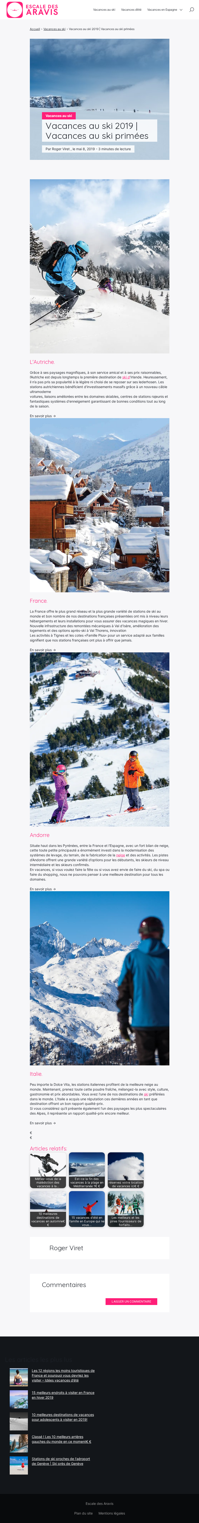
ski (146, 1094)
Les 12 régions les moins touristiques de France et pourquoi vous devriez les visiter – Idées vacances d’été (63, 1375)
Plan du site (83, 1513)
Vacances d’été (131, 9)
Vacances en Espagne (162, 9)
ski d (126, 377)
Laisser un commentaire (131, 1301)
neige (120, 855)
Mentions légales (112, 1513)
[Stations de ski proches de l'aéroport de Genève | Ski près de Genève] (19, 1465)
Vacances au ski (104, 9)
